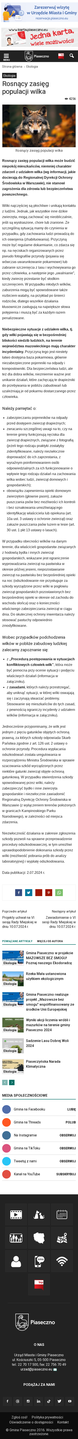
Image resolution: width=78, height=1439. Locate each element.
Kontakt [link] (63, 1422)
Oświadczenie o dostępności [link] (31, 1422)
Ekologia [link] (9, 76)
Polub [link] (71, 1122)
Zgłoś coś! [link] (19, 1417)
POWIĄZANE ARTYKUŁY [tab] (17, 941)
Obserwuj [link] (68, 1135)
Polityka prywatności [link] (47, 1417)
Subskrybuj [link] (66, 1174)
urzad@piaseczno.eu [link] (36, 1369)
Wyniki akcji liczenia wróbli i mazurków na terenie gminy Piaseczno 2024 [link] (48, 1025)
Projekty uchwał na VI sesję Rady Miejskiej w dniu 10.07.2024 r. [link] (19, 922)
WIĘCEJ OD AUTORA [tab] (50, 941)
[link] (6, 56)
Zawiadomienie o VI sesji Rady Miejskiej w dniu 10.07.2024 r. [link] (59, 922)
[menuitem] (9, 75)
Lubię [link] (71, 1109)
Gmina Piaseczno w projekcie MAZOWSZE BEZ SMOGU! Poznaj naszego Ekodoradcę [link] (49, 958)
